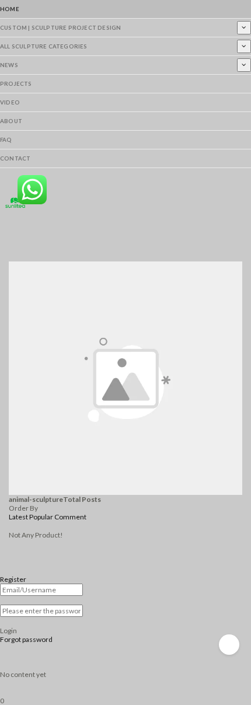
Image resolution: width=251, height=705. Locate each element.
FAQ (6, 140)
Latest (18, 516)
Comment (70, 516)
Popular (41, 516)
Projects (16, 84)
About (11, 121)
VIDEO (10, 102)
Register (13, 579)
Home (9, 9)
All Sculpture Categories (44, 46)
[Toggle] (244, 27)
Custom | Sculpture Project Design (60, 28)
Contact (15, 158)
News (9, 65)
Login (8, 630)
